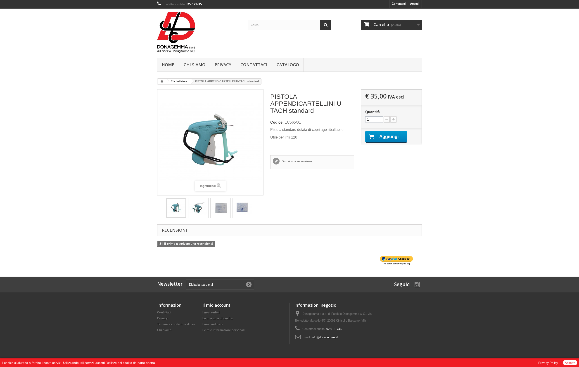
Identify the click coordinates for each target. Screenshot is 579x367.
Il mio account (216, 305)
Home (168, 64)
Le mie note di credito (217, 318)
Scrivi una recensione (296, 161)
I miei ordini (211, 312)
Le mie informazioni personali (223, 330)
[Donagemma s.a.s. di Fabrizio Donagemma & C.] (199, 32)
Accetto (570, 363)
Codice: (277, 122)
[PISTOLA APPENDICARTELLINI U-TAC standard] (176, 208)
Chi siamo (194, 64)
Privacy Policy (548, 363)
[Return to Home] (162, 81)
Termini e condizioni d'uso (176, 324)
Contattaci (399, 3)
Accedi (415, 3)
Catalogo (288, 64)
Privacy (223, 64)
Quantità (372, 112)
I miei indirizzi (212, 324)
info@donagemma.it (325, 337)
